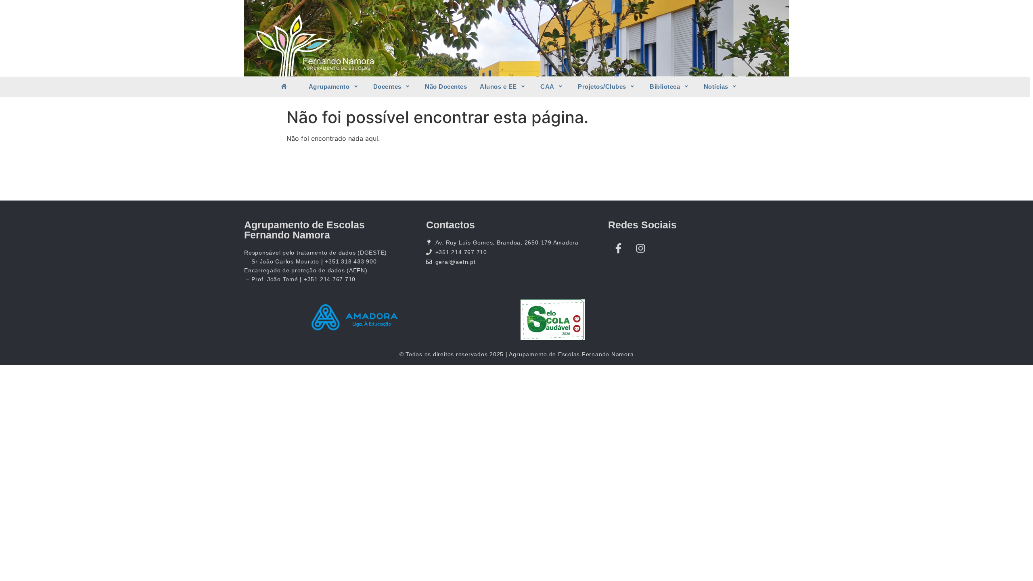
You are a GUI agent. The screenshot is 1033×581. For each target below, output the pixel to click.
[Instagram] (640, 248)
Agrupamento (329, 86)
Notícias (716, 86)
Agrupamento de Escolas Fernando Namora (304, 229)
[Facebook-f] (618, 248)
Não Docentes (446, 86)
